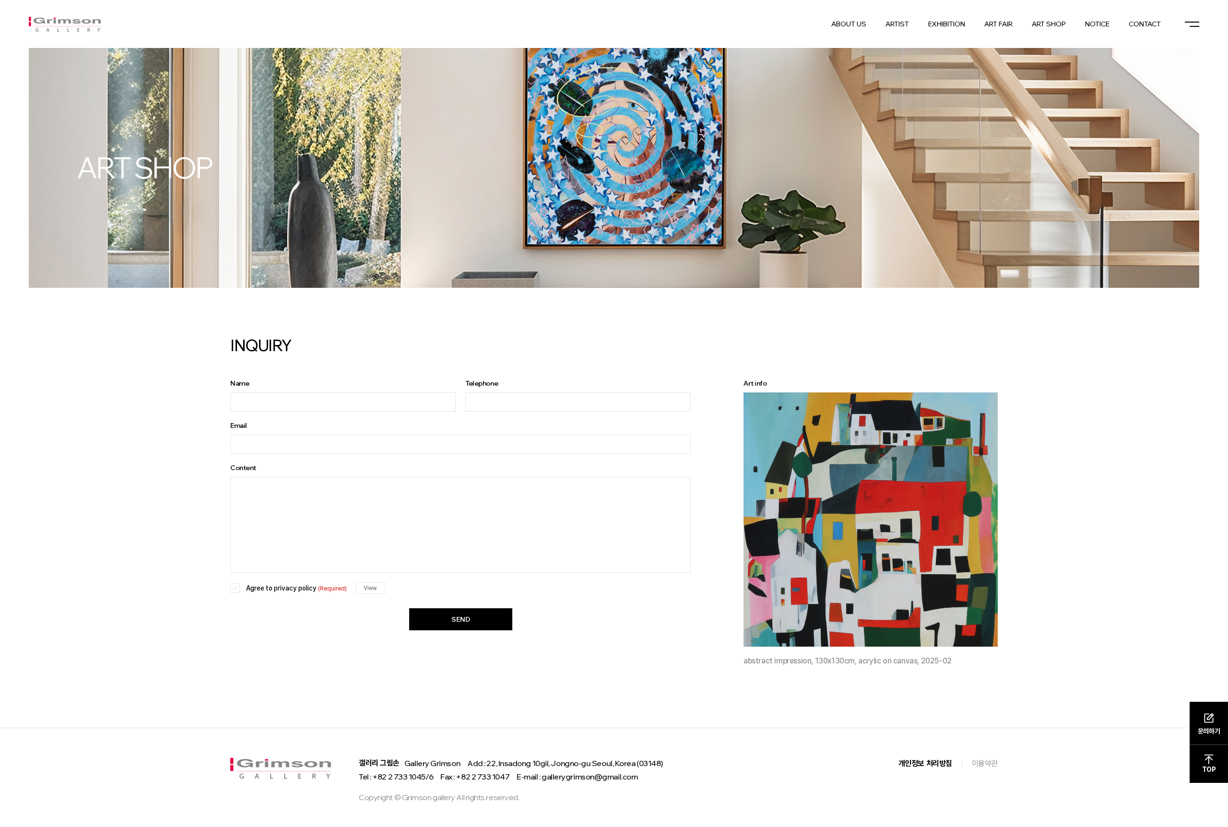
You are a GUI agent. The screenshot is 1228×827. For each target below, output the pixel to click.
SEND (460, 619)
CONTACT (1145, 24)
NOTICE (1097, 24)
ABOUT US (848, 24)
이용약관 (985, 763)
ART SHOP (1049, 24)
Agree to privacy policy (296, 588)
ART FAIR (998, 24)
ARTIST (897, 24)
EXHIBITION (946, 24)
